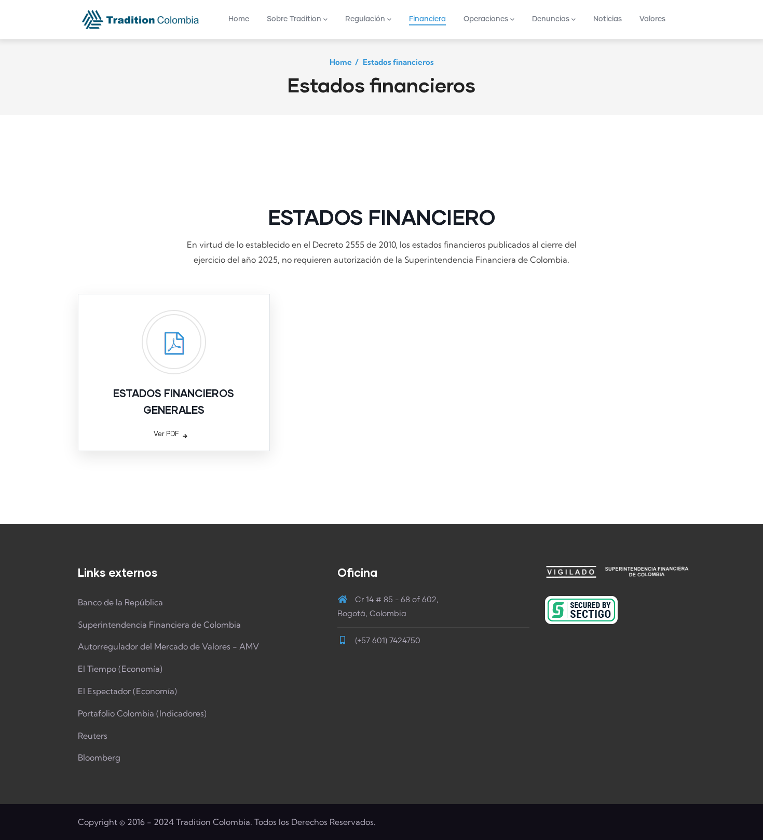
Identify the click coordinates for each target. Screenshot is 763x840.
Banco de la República (120, 602)
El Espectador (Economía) (127, 691)
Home (341, 62)
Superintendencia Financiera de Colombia (159, 624)
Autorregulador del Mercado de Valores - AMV (168, 646)
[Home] (140, 19)
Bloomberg (99, 757)
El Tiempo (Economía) (120, 668)
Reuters (92, 735)
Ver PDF (166, 434)
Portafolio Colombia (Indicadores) (142, 713)
